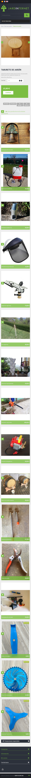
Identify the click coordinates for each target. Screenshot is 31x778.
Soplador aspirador (7, 422)
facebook (13, 103)
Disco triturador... (6, 656)
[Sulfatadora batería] (15, 172)
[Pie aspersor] (15, 328)
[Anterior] (2, 42)
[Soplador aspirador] (15, 406)
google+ (20, 105)
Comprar (8, 93)
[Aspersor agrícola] (15, 289)
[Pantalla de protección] (15, 250)
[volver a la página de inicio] (15, 8)
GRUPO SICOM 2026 (19, 775)
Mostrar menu (7, 21)
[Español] (2, 1)
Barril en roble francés (8, 500)
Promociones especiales (11, 741)
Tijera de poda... (6, 578)
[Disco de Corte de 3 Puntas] (15, 717)
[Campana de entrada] (15, 600)
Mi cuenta (4, 758)
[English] (7, 1)
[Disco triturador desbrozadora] (15, 639)
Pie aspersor (5, 344)
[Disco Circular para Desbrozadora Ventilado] (15, 678)
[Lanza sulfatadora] (15, 523)
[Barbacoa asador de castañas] (15, 211)
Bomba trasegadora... (7, 461)
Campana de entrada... (7, 149)
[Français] (5, 1)
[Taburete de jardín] (15, 47)
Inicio (2, 26)
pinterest (27, 105)
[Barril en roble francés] (15, 484)
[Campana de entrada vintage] (15, 133)
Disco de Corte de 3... (7, 734)
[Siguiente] (29, 42)
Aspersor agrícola (6, 305)
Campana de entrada (7, 617)
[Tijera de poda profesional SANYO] (15, 562)
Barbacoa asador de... (7, 227)
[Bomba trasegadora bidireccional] (15, 445)
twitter (7, 103)
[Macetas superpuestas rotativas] (15, 367)
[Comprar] (2, 127)
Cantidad (3, 80)
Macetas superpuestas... (8, 383)
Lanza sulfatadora (6, 539)
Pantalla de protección (8, 266)
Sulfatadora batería (7, 188)
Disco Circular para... (7, 695)
